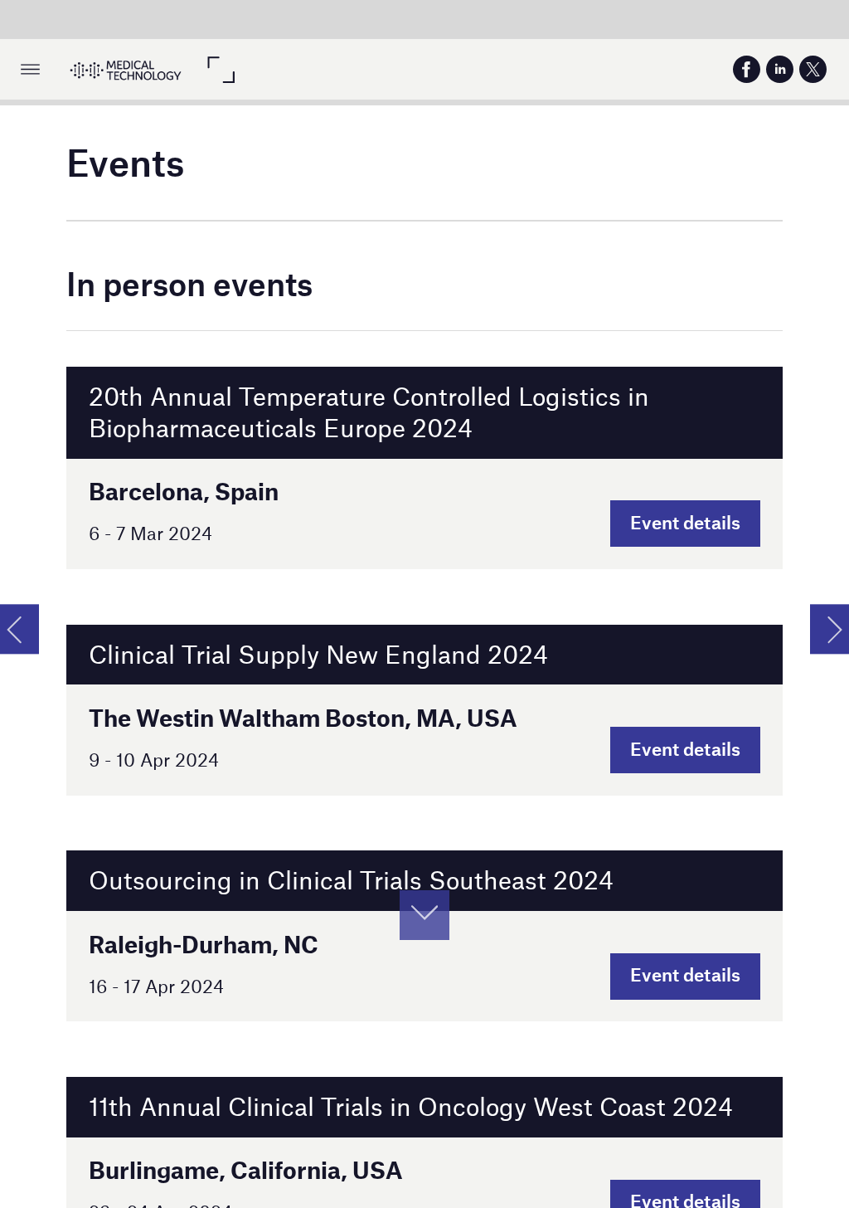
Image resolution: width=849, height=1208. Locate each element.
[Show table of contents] (30, 69)
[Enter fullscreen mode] (220, 69)
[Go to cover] (125, 69)
